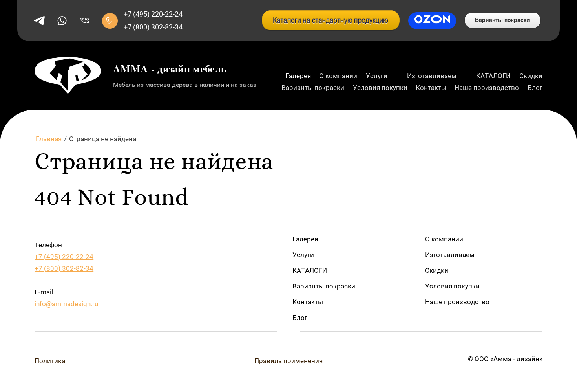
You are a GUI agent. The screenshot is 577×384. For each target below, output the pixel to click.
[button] (110, 21)
